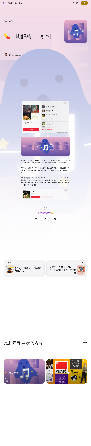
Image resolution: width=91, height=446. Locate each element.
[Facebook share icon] (45, 219)
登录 (77, 3)
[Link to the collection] (83, 342)
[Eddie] (6, 55)
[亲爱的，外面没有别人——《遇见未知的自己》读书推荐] (66, 268)
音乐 (6, 21)
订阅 (84, 3)
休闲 (10, 21)
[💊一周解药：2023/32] (24, 371)
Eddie (10, 54)
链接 (20, 3)
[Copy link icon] (55, 219)
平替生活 (10, 3)
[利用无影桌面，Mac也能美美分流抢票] (24, 268)
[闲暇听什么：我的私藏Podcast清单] (66, 371)
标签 (16, 3)
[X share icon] (36, 219)
